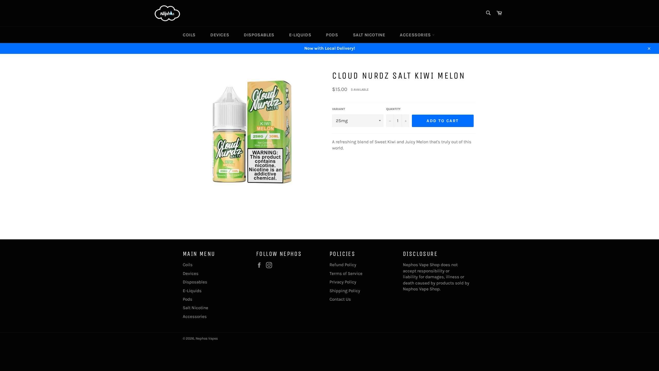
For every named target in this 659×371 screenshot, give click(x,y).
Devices (219, 34)
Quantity (393, 109)
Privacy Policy (343, 281)
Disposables (259, 34)
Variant (338, 109)
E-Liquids (300, 34)
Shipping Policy (345, 290)
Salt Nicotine (369, 34)
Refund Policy (343, 264)
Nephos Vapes (207, 338)
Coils (189, 34)
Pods (332, 34)
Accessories (416, 34)
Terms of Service (346, 273)
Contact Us (340, 299)
